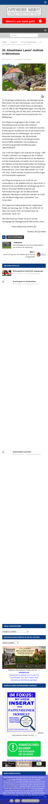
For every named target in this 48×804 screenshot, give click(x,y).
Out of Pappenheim (15, 237)
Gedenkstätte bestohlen (22, 452)
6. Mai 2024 (7, 59)
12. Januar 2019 (18, 273)
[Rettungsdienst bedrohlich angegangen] (6, 273)
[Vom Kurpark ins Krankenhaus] (6, 363)
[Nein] (45, 789)
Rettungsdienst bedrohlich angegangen (28, 271)
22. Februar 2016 (19, 454)
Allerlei (13, 42)
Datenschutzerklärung (24, 797)
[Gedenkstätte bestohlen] (6, 534)
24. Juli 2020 (17, 284)
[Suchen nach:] (24, 35)
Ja (11, 801)
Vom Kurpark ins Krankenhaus (24, 281)
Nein (17, 801)
